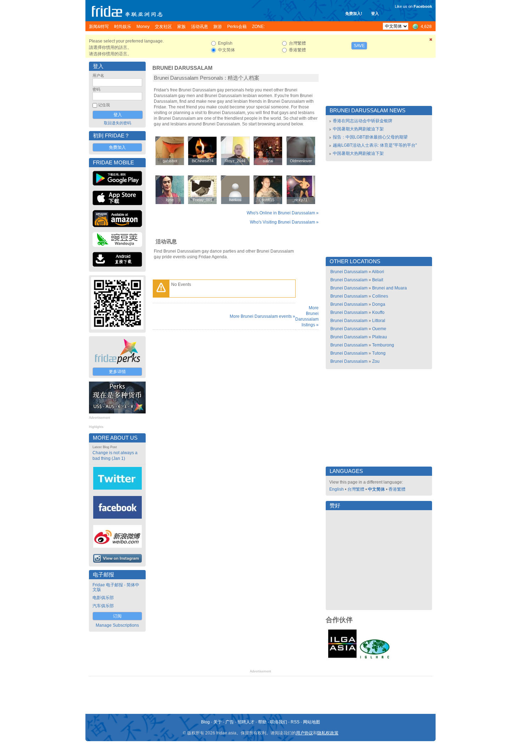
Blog (205, 722)
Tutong (379, 353)
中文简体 (376, 489)
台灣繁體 (355, 489)
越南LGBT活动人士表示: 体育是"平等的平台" (375, 145)
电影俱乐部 (103, 597)
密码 (96, 89)
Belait (377, 279)
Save (359, 45)
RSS (295, 722)
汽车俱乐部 (103, 605)
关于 (217, 722)
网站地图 (311, 722)
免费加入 (117, 147)
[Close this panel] (431, 40)
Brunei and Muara (389, 288)
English (336, 489)
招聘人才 (245, 722)
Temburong (383, 345)
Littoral (378, 320)
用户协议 (304, 733)
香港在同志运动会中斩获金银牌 (362, 120)
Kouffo (378, 312)
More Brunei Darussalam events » (262, 316)
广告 (229, 722)
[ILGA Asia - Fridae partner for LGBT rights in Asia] (342, 657)
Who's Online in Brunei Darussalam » (283, 212)
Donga (378, 304)
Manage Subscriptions (117, 625)
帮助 (262, 722)
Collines (380, 296)
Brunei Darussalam (182, 68)
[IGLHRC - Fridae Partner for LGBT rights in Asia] (374, 657)
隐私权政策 (327, 733)
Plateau (379, 336)
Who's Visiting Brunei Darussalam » (284, 222)
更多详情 (117, 371)
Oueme (379, 328)
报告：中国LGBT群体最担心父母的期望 (370, 137)
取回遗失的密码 (117, 123)
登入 (375, 13)
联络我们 (278, 722)
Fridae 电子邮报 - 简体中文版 (116, 587)
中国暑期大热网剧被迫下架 (358, 128)
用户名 (98, 75)
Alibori (378, 271)
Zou (376, 361)
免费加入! (353, 13)
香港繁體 (396, 489)
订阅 (117, 616)
